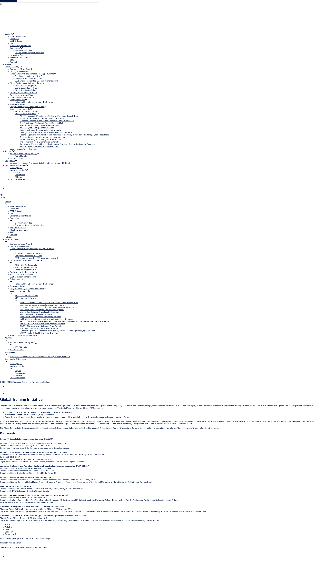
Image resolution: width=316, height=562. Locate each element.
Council (13, 43)
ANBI (12, 60)
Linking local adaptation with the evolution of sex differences (46, 132)
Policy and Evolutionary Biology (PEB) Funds (34, 102)
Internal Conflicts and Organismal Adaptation (39, 125)
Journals (8, 151)
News (7, 525)
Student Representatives (20, 46)
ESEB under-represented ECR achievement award (36, 81)
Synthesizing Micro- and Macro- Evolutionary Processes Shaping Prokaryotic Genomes (57, 144)
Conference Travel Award (21, 69)
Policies (8, 64)
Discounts (14, 39)
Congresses (10, 161)
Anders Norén (15, 543)
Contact (13, 62)
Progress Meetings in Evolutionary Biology (28, 107)
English (18, 172)
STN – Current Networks (25, 114)
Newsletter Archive (18, 55)
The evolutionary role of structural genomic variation (42, 137)
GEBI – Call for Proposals (26, 86)
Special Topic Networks (20, 109)
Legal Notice (10, 532)
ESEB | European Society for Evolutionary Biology (28, 382)
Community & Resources (15, 165)
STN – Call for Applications (26, 111)
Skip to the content (8, 1)
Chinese (18, 177)
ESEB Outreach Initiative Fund (23, 97)
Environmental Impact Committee (29, 53)
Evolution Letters (17, 158)
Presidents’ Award (18, 104)
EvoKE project (16, 168)
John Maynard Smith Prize (21, 95)
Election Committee (23, 50)
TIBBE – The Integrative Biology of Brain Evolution (41, 140)
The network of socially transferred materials (39, 142)
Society (8, 34)
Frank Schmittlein (40, 547)
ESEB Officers (16, 41)
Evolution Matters (17, 170)
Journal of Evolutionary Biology (23, 154)
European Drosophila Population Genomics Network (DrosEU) (47, 121)
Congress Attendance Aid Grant (28, 79)
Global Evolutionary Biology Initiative (26, 83)
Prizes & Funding (12, 67)
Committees (15, 48)
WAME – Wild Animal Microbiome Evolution (39, 147)
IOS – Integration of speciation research (37, 128)
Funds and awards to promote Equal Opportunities (32, 74)
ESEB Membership (18, 36)
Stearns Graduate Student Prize (23, 149)
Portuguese (20, 175)
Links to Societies (17, 179)
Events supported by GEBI (26, 88)
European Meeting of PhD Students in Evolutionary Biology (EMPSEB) (40, 163)
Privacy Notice (11, 534)
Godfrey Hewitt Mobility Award (23, 93)
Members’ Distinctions (19, 57)
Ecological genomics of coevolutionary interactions (42, 118)
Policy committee (17, 100)
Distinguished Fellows (19, 71)
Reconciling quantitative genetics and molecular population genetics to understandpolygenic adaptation (64, 135)
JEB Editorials (21, 156)
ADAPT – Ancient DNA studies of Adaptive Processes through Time (49, 116)
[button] (158, 195)
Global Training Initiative (25, 90)
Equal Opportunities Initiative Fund (30, 76)
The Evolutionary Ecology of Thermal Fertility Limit (42, 123)
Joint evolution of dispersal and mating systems (40, 130)
